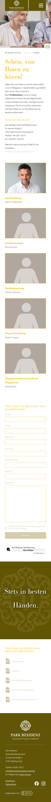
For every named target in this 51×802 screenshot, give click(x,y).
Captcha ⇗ (39, 553)
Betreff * (9, 471)
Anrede (8, 414)
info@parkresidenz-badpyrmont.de (19, 151)
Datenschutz (11, 784)
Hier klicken (28, 550)
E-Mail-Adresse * (12, 460)
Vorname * (9, 448)
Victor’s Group (25, 774)
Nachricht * (10, 482)
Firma (7, 425)
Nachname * (10, 437)
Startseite (27, 53)
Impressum (10, 780)
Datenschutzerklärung (28, 526)
